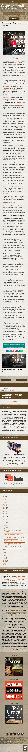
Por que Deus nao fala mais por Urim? (13, 533)
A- (25, 749)
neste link (13, 275)
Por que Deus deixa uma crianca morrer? (14, 537)
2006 (4, 563)
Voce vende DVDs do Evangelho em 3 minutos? (13, 531)
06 (5, 549)
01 (5, 557)
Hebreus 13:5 (6, 88)
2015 (4, 510)
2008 (4, 560)
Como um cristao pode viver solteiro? (13, 548)
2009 (4, 558)
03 (5, 554)
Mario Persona (21, 576)
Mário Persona (17, 741)
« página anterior (6, 380)
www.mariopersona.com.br (16, 594)
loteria (14, 28)
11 (5, 521)
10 (5, 522)
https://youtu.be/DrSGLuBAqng (10, 58)
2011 (4, 516)
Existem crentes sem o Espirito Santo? (13, 540)
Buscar (14, 18)
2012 (4, 515)
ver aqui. (21, 465)
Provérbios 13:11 (7, 97)
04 (5, 552)
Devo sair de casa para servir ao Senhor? (14, 542)
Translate (11, 390)
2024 (4, 496)
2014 (4, 511)
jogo (10, 28)
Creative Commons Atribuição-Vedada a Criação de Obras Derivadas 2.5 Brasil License (14, 579)
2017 (4, 507)
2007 (4, 561)
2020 (4, 502)
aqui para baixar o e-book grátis (17, 456)
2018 (4, 505)
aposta (6, 28)
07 (5, 527)
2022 (4, 499)
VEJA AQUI (14, 401)
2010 (4, 518)
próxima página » (21, 380)
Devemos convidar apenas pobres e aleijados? (13, 544)
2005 (4, 564)
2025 (4, 495)
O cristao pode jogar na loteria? (12, 369)
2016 (4, 508)
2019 (4, 504)
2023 (4, 498)
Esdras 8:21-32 (14, 202)
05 (5, 551)
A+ (25, 747)
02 (5, 555)
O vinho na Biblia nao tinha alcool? (12, 546)
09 (5, 524)
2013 (4, 513)
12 (5, 519)
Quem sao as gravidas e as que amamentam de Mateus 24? (12, 535)
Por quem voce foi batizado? (11, 539)
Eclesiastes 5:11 (19, 102)
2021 (4, 501)
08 (5, 525)
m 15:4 (5, 186)
